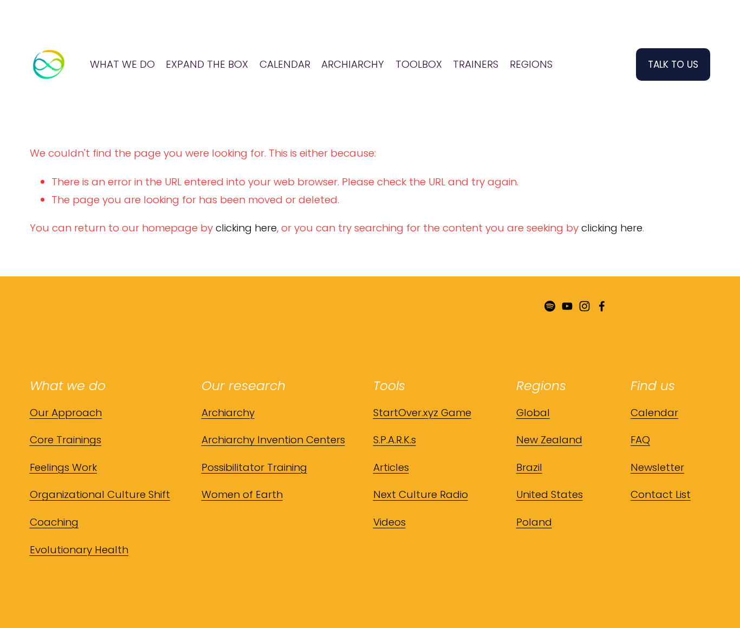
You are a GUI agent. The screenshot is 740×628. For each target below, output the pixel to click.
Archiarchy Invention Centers (273, 439)
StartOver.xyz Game (422, 412)
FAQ (640, 439)
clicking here (246, 228)
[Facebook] (601, 306)
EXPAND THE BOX (207, 64)
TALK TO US (673, 64)
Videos (389, 522)
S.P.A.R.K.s (394, 439)
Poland (534, 522)
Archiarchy (228, 412)
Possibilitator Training (254, 467)
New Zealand (549, 439)
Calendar (654, 412)
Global (533, 412)
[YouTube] (567, 306)
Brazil (529, 467)
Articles (391, 467)
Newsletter (657, 467)
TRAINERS (475, 64)
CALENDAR (284, 64)
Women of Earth (242, 494)
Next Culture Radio (420, 494)
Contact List (661, 494)
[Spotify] (549, 306)
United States (549, 494)
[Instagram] (584, 306)
